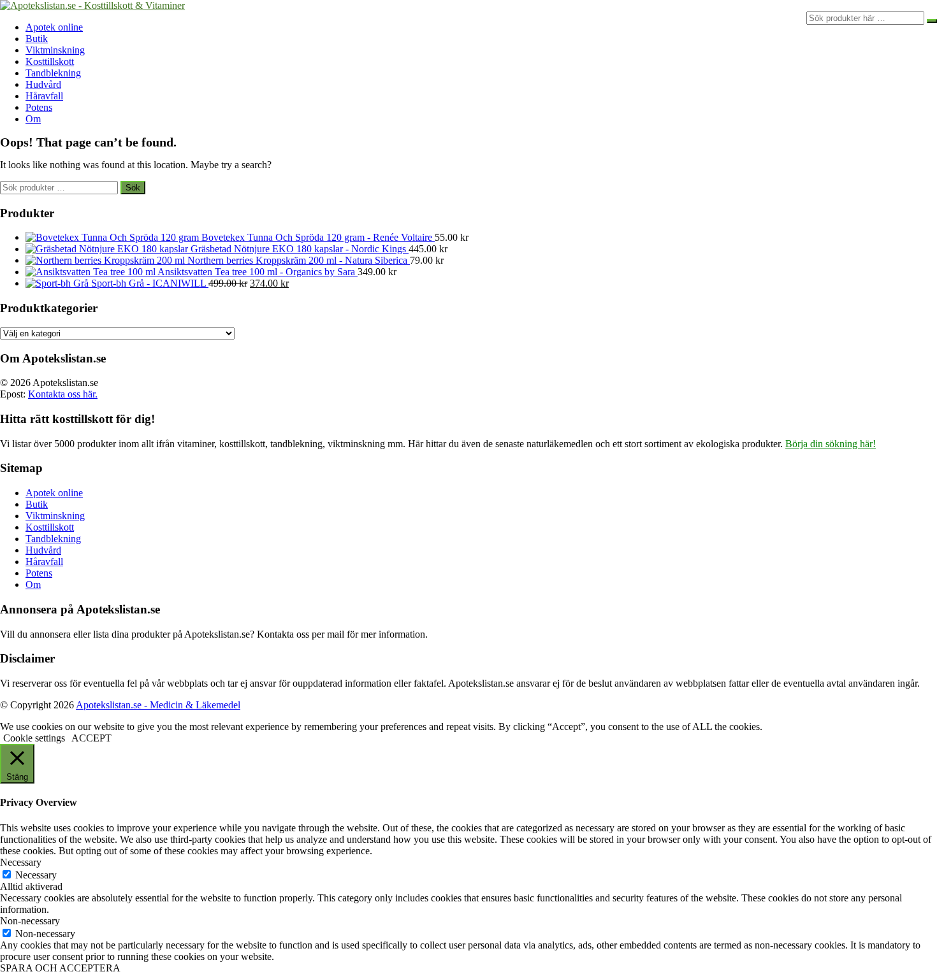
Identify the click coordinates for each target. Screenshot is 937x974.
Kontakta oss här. (63, 394)
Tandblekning (53, 73)
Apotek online (54, 27)
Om (33, 118)
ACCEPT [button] (91, 738)
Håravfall (44, 95)
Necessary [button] (20, 862)
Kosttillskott (49, 61)
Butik (36, 38)
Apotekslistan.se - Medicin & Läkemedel (158, 704)
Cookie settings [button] (34, 738)
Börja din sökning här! (830, 443)
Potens (38, 107)
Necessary (36, 875)
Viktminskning (55, 50)
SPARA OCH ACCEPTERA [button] (60, 968)
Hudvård (43, 84)
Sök (133, 187)
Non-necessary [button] (30, 920)
